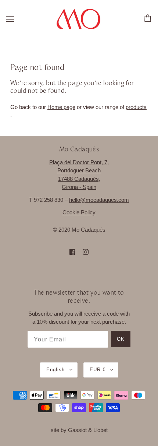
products (136, 107)
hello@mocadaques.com (99, 200)
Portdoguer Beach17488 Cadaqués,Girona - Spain (79, 178)
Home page (61, 107)
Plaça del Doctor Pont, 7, (79, 162)
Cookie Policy (79, 212)
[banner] (78, 18)
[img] (72, 252)
